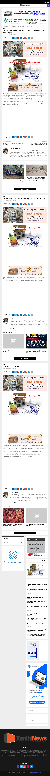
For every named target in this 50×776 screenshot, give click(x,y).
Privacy (20, 774)
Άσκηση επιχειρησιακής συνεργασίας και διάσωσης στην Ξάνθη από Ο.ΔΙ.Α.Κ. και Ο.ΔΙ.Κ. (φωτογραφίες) (13, 181)
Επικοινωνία (16, 0)
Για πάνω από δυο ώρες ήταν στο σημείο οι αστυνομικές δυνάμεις (38, 144)
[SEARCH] (22, 542)
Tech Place (40, 772)
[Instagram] (24, 766)
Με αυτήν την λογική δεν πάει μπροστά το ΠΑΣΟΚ (13, 144)
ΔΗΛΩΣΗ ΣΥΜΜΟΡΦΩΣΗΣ (24, 0)
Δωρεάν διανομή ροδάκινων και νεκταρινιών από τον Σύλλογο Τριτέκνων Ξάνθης (13, 525)
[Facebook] (18, 766)
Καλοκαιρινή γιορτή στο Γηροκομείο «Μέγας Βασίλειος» (12, 350)
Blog (17, 774)
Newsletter (31, 0)
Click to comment (25, 189)
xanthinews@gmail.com (27, 758)
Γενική (4, 28)
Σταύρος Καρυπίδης (7, 34)
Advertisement (25, 774)
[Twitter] (21, 766)
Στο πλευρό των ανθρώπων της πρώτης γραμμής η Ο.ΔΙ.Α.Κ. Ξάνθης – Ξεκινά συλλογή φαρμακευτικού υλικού (36, 351)
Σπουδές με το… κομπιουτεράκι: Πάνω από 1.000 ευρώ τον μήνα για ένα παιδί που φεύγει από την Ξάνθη (37, 608)
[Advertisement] (25, 120)
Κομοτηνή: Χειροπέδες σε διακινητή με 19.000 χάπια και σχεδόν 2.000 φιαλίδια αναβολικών (36, 181)
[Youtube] (28, 766)
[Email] (31, 766)
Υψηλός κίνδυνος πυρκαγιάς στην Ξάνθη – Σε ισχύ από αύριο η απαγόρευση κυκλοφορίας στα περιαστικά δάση (37, 590)
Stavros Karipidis (35, 772)
